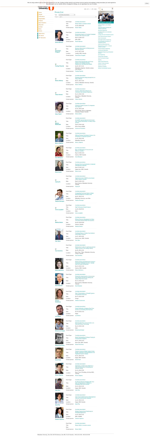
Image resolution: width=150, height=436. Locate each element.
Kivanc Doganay (59, 375)
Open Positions (42, 22)
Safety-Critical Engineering (103, 61)
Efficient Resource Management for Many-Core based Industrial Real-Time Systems (84, 220)
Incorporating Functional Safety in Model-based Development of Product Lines (84, 194)
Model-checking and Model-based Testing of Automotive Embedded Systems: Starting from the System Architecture (85, 263)
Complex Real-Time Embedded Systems (106, 34)
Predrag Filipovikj (59, 66)
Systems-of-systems (102, 64)
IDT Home (41, 35)
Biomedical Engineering (102, 30)
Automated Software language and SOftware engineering (104, 28)
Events (40, 30)
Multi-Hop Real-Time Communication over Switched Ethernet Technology (84, 323)
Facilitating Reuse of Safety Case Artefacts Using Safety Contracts (85, 234)
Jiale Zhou (57, 390)
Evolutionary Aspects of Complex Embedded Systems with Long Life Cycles (85, 35)
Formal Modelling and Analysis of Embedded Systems (104, 42)
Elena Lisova (58, 172)
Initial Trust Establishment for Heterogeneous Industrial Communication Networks (85, 397)
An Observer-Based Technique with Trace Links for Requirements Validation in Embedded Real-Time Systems (84, 383)
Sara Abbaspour (59, 157)
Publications (42, 16)
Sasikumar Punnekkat (80, 128)
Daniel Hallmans (59, 42)
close (146, 3)
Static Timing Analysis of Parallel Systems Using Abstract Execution (85, 294)
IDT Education (42, 37)
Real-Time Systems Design (103, 58)
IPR (92, 9)
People (40, 14)
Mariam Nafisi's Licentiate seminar (83, 23)
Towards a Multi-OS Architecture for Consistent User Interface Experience (83, 91)
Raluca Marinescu (59, 270)
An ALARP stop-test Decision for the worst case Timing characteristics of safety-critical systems (85, 121)
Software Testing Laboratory (103, 63)
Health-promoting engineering (103, 44)
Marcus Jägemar (59, 143)
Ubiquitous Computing (102, 66)
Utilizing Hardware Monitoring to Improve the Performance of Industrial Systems (85, 136)
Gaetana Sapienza (59, 419)
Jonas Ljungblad (59, 209)
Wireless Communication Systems (104, 68)
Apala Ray (57, 404)
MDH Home (41, 33)
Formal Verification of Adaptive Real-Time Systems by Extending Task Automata (84, 309)
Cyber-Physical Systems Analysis (104, 36)
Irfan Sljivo (57, 241)
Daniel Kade (58, 359)
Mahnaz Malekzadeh (58, 124)
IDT (88, 9)
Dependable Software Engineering (104, 39)
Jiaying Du (57, 181)
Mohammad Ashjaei (60, 330)
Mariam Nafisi (78, 27)
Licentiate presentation (80, 21)
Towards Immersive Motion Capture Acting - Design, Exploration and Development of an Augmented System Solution (85, 352)
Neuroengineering (101, 54)
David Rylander (58, 285)
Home (40, 12)
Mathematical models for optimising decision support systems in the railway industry (85, 247)
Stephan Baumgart (59, 201)
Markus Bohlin (78, 113)
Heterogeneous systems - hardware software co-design (105, 46)
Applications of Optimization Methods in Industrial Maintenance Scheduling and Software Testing (84, 367)
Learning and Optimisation (103, 50)
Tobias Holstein (59, 94)
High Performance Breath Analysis (83, 207)
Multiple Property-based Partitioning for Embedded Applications (84, 412)
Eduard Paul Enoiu (59, 345)
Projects (41, 20)
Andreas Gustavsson (58, 301)
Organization (42, 18)
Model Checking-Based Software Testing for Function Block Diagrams (85, 338)
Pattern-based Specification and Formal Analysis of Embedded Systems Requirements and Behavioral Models (84, 63)
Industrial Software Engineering (104, 48)
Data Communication (102, 38)
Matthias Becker (59, 222)
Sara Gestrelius (59, 250)
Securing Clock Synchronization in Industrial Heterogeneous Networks (85, 165)
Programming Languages (103, 56)
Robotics (99, 59)
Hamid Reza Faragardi (58, 51)
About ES (41, 24)
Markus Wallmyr (59, 80)
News (40, 28)
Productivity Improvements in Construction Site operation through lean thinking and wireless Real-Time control (84, 277)
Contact (40, 26)
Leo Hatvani (58, 316)
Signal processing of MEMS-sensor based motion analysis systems (84, 178)
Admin (95, 9)
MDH (85, 9)
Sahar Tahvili (58, 114)
